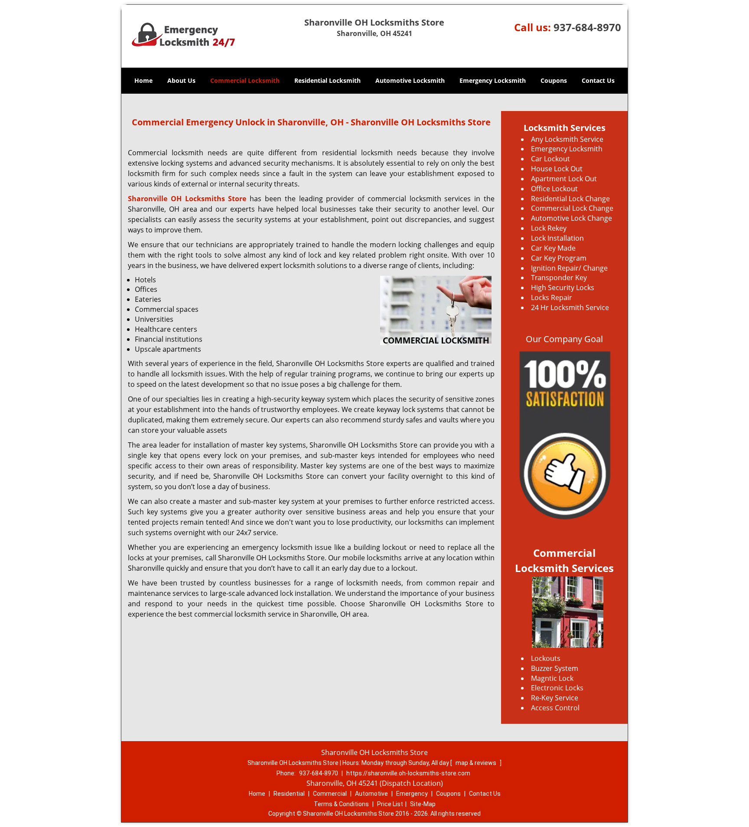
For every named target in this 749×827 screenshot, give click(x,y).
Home (143, 80)
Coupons (554, 80)
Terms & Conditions (341, 804)
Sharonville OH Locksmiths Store (187, 198)
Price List (390, 804)
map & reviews (477, 762)
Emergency (412, 793)
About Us (181, 80)
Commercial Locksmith (245, 80)
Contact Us (598, 80)
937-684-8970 (587, 27)
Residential (289, 793)
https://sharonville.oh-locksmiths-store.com (408, 773)
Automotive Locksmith (410, 80)
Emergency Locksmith (492, 80)
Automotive (371, 793)
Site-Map (423, 804)
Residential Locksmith (327, 80)
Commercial (330, 793)
